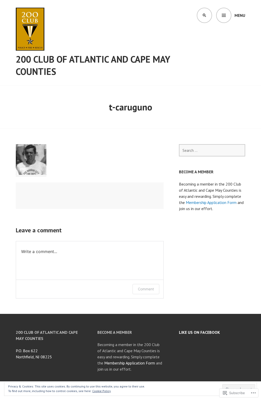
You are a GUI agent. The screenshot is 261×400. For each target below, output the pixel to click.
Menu (239, 15)
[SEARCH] (204, 15)
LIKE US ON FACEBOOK (199, 332)
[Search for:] (212, 150)
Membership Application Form (211, 202)
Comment (146, 289)
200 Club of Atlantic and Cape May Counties (93, 65)
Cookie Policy (101, 391)
